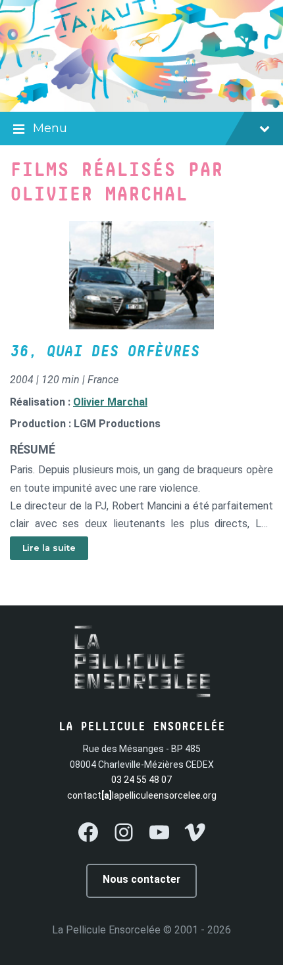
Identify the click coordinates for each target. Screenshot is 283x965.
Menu (50, 128)
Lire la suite (49, 548)
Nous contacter (141, 879)
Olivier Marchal (110, 402)
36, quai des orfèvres (104, 352)
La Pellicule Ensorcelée (106, 930)
